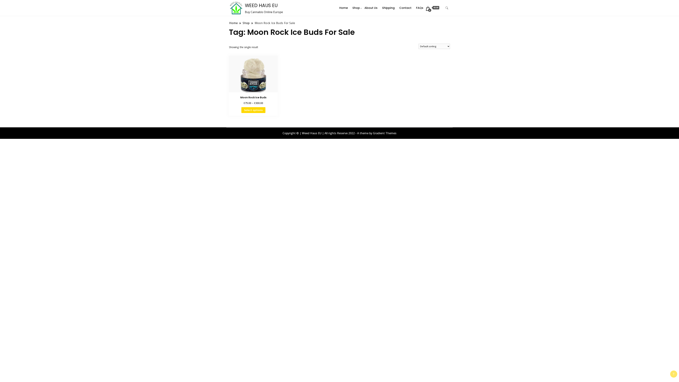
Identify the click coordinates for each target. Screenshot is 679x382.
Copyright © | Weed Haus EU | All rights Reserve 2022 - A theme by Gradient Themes (339, 133)
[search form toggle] (447, 8)
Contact (405, 8)
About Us (371, 8)
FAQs (419, 8)
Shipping (388, 8)
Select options (253, 110)
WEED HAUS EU (261, 5)
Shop (356, 8)
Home (343, 8)
